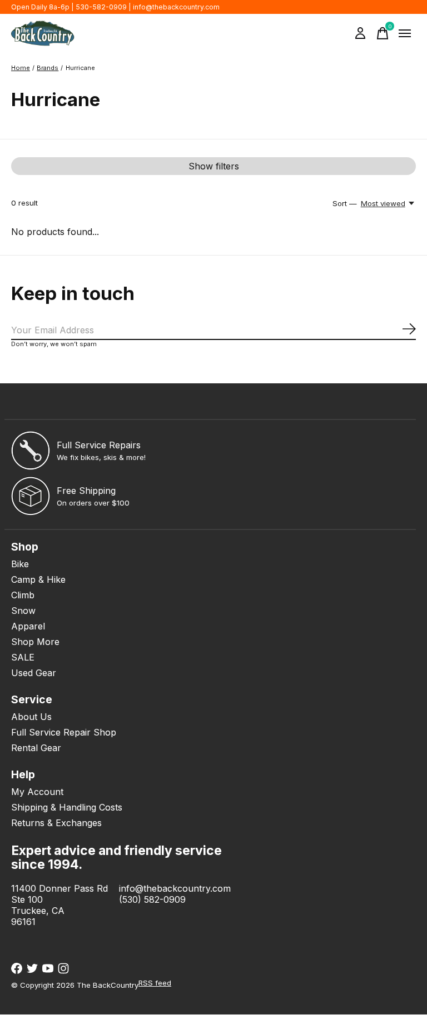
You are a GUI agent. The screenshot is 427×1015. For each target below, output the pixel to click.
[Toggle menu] (405, 33)
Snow (23, 610)
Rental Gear (36, 747)
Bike (20, 563)
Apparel (28, 626)
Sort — (344, 203)
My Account (37, 791)
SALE (22, 657)
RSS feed (154, 982)
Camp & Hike (38, 579)
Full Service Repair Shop (63, 732)
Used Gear (33, 672)
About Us (31, 716)
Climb (22, 595)
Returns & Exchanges (56, 822)
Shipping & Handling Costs (66, 807)
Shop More (35, 641)
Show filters (213, 166)
